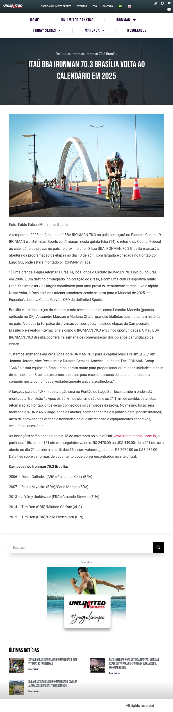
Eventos (82, 6)
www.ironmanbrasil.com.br (135, 436)
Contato (107, 6)
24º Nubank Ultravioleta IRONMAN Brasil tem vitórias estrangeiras (52, 661)
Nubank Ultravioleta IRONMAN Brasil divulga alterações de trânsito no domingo (52, 684)
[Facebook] (162, 3)
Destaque (63, 54)
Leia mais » (33, 669)
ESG (95, 6)
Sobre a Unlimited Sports (56, 6)
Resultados (136, 30)
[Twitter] (169, 3)
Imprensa (92, 30)
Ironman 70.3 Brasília (101, 54)
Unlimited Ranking (77, 20)
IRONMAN (123, 20)
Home (34, 20)
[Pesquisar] (158, 547)
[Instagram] (155, 3)
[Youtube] (169, 9)
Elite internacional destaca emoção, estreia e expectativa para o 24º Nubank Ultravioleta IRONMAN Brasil (134, 663)
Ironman (78, 54)
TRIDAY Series (44, 30)
